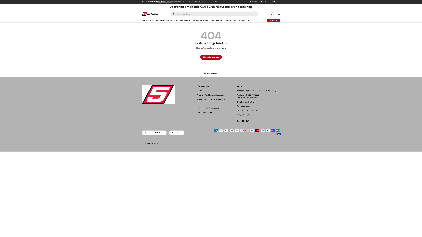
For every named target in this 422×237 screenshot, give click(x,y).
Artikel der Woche (200, 20)
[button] (278, 14)
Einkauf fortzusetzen (211, 57)
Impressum (201, 90)
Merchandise (216, 20)
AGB (198, 104)
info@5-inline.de (249, 102)
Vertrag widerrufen (204, 112)
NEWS (250, 20)
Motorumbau (230, 20)
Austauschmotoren (164, 20)
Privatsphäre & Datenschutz (207, 108)
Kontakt (242, 20)
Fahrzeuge (146, 20)
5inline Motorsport (152, 143)
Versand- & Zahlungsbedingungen (210, 95)
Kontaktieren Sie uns (164, 2)
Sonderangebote (183, 20)
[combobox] (214, 14)
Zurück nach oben (211, 73)
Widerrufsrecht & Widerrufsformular (211, 99)
